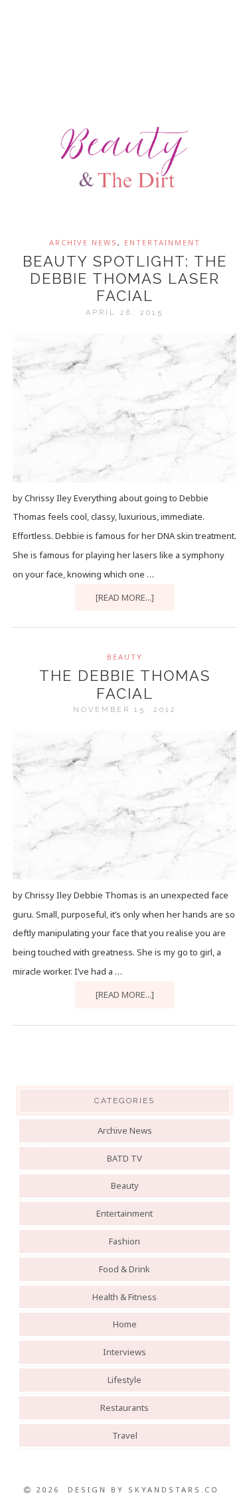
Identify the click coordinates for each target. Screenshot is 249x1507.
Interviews (124, 1352)
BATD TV (124, 1158)
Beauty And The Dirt (124, 157)
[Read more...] (125, 597)
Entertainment (162, 242)
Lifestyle (124, 1380)
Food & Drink (124, 1269)
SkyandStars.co (173, 1489)
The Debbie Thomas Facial (124, 684)
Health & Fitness (124, 1297)
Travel (124, 1435)
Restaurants (124, 1408)
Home (125, 1324)
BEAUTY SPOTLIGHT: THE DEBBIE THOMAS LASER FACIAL (125, 279)
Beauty (125, 657)
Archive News (83, 242)
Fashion (124, 1241)
